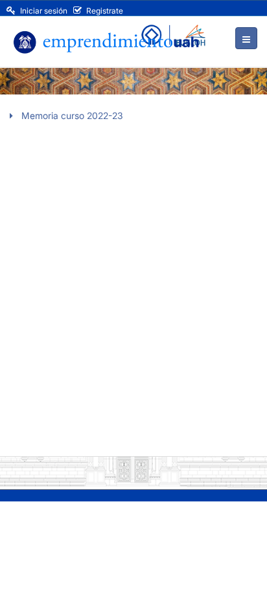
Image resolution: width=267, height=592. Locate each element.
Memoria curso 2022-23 (72, 115)
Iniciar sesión (42, 11)
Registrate (103, 11)
